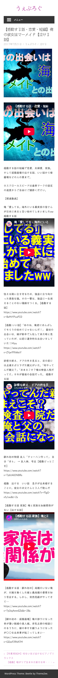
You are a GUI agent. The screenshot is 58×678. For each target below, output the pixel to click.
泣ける (43, 44)
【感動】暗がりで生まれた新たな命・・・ (30, 662)
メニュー (18, 19)
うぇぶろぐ (29, 7)
